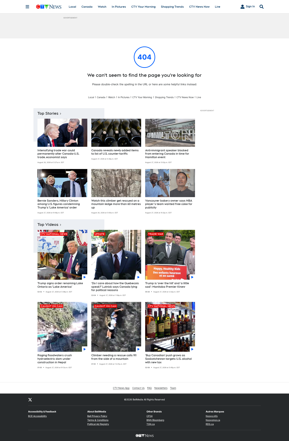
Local (72, 6)
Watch (102, 6)
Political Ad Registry (98, 424)
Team (173, 388)
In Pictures (119, 6)
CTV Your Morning (143, 6)
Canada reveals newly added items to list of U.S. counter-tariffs (115, 152)
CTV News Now (199, 6)
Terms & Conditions (97, 420)
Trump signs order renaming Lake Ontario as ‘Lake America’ (60, 285)
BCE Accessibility (37, 416)
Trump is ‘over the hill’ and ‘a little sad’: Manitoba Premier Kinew (167, 285)
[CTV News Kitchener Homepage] (48, 7)
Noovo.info (212, 416)
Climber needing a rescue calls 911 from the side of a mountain (113, 357)
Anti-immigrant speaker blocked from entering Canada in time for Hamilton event (167, 154)
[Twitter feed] (30, 400)
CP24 (150, 416)
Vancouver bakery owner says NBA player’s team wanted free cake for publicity (168, 204)
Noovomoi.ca (213, 420)
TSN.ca (151, 424)
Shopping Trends (172, 6)
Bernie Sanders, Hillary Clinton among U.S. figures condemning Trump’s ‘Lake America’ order (58, 204)
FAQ (149, 388)
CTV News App (121, 388)
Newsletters (160, 388)
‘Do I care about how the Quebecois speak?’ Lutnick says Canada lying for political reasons (115, 287)
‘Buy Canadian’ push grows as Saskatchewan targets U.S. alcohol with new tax (168, 359)
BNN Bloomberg (155, 420)
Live (217, 6)
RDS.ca (210, 424)
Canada (86, 6)
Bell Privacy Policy (97, 416)
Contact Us (138, 388)
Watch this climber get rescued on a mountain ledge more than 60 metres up (116, 204)
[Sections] (27, 6)
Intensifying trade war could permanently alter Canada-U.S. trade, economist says (58, 154)
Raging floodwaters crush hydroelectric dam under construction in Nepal (54, 359)
